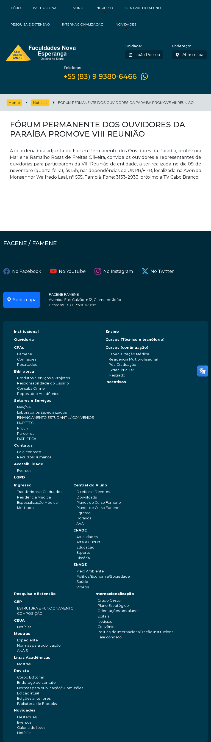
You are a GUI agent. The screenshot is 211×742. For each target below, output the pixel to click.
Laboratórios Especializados (42, 412)
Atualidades (87, 537)
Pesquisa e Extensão (30, 24)
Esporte (83, 552)
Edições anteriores (34, 698)
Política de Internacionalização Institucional (136, 632)
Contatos (23, 445)
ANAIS (22, 651)
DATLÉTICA (26, 439)
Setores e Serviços (32, 400)
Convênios (107, 627)
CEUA (19, 620)
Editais (103, 616)
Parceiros (25, 433)
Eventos (24, 471)
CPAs (19, 347)
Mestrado (117, 375)
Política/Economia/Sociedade (103, 576)
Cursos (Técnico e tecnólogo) (135, 339)
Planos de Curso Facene (98, 508)
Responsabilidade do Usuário (43, 383)
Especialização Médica (129, 354)
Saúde (82, 582)
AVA (80, 524)
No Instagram (118, 271)
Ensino (77, 8)
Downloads (86, 497)
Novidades (126, 24)
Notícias (40, 103)
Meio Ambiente (90, 571)
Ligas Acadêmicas (32, 657)
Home (14, 103)
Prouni (23, 428)
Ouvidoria (24, 339)
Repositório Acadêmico (38, 394)
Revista (21, 671)
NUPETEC (25, 423)
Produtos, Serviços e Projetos (43, 378)
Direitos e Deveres (93, 492)
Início (15, 8)
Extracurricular (121, 370)
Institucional (46, 8)
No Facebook (26, 271)
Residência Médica (34, 497)
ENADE (80, 530)
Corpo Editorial (30, 677)
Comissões (26, 359)
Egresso (83, 513)
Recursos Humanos (34, 457)
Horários (83, 518)
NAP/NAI (24, 407)
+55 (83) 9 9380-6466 (100, 76)
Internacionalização (83, 24)
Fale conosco (29, 452)
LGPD (19, 477)
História (83, 558)
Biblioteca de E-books (37, 704)
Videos (82, 587)
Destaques (27, 717)
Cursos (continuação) (127, 347)
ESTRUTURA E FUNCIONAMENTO (45, 608)
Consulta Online (31, 388)
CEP (18, 602)
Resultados (27, 364)
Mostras (22, 634)
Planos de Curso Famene (98, 502)
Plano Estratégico (113, 605)
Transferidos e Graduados (39, 492)
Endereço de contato (36, 682)
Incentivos (116, 382)
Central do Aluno (143, 8)
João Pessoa (147, 54)
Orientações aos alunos (118, 611)
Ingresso (104, 8)
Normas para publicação (39, 645)
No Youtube (72, 271)
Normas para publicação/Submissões (50, 688)
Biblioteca (24, 371)
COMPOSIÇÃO (30, 613)
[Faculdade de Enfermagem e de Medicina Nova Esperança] (40, 51)
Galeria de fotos (31, 728)
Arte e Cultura (88, 542)
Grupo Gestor (110, 600)
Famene (24, 354)
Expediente (27, 640)
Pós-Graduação (122, 364)
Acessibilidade (28, 464)
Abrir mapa (192, 54)
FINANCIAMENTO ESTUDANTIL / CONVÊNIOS (55, 418)
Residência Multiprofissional (133, 359)
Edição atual (28, 693)
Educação (85, 547)
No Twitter (162, 271)
